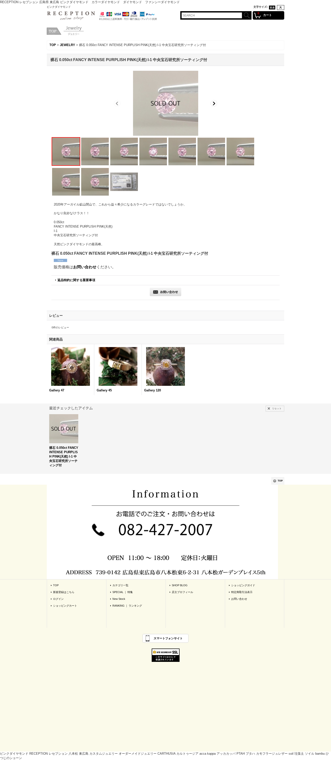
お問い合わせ (84, 267)
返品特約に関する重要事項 (76, 280)
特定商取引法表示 (241, 592)
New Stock (118, 598)
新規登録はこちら (63, 592)
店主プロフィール (182, 592)
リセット (277, 408)
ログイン (58, 598)
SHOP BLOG (180, 585)
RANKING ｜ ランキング (127, 605)
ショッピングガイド (243, 585)
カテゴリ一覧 (120, 585)
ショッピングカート (65, 605)
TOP (280, 480)
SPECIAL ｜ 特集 (122, 592)
